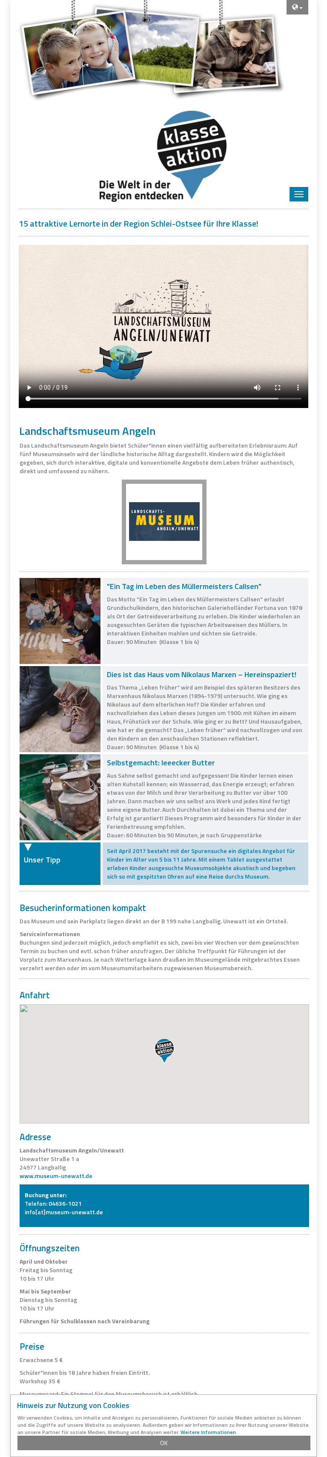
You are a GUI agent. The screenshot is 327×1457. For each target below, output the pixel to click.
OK (164, 1442)
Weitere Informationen (208, 1432)
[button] (164, 1051)
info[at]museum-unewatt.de (64, 1211)
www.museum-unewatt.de (56, 1175)
